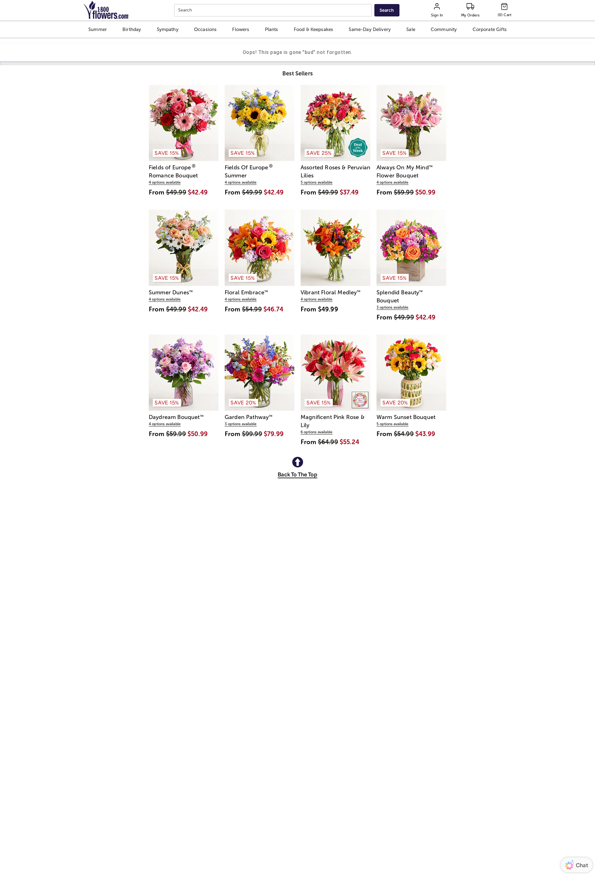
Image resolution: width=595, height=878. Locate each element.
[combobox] (273, 10)
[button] (97, 29)
